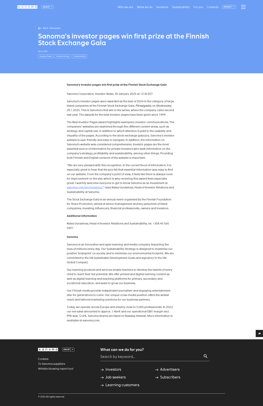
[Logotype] (48, 349)
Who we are (125, 7)
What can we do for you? (122, 349)
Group (46, 7)
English (227, 7)
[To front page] (27, 7)
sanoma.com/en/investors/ (85, 187)
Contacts (212, 7)
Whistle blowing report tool (55, 368)
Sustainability (181, 7)
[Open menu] (243, 7)
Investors (162, 7)
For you (198, 7)
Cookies (43, 359)
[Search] (205, 356)
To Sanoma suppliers (51, 364)
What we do (145, 7)
